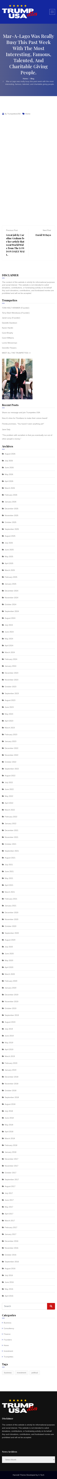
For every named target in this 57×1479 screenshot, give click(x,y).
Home (25, 79)
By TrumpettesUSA (12, 114)
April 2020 (9, 967)
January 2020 (10, 988)
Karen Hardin (7, 328)
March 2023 (10, 728)
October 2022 (10, 762)
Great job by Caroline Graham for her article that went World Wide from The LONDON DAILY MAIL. (15, 244)
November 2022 (11, 755)
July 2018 (9, 1111)
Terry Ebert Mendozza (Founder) (16, 313)
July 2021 (9, 865)
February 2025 (11, 577)
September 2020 (12, 933)
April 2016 (9, 1296)
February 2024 (11, 659)
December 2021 (11, 830)
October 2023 (10, 687)
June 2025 (9, 550)
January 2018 (10, 1152)
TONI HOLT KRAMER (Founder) (15, 308)
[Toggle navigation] (52, 12)
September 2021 (12, 851)
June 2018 (9, 1118)
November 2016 (11, 1248)
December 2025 (11, 509)
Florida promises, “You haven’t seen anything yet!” (23, 424)
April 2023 (9, 721)
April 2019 (9, 1049)
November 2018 (11, 1084)
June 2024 (9, 632)
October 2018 (10, 1090)
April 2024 (9, 645)
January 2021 (10, 906)
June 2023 (9, 707)
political (35, 1373)
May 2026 (9, 474)
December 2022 (11, 748)
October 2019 (10, 1008)
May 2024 (9, 639)
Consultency (9, 1328)
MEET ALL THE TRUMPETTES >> (16, 353)
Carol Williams (8, 338)
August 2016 (10, 1268)
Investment (8, 1351)
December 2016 (11, 1241)
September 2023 (12, 693)
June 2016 (9, 1282)
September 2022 (12, 769)
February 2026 (11, 495)
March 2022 (10, 810)
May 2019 (9, 1043)
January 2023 (10, 741)
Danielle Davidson (9, 323)
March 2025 (10, 570)
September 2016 (12, 1262)
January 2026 (10, 502)
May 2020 (9, 960)
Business (7, 1323)
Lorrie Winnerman (9, 343)
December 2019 (11, 995)
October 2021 (10, 844)
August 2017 (10, 1186)
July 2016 (9, 1275)
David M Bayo (43, 235)
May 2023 (9, 714)
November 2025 (11, 515)
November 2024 (11, 598)
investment (21, 1373)
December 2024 (11, 591)
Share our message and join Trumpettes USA (21, 412)
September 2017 (12, 1179)
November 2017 (11, 1166)
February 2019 (11, 1063)
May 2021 (9, 878)
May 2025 (9, 556)
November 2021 (11, 837)
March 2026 (10, 488)
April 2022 (9, 803)
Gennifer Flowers (9, 348)
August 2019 (10, 1022)
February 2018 (11, 1145)
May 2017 (9, 1207)
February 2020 (11, 981)
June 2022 (9, 789)
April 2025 (9, 563)
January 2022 (10, 823)
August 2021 (10, 858)
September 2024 (12, 611)
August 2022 (10, 776)
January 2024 (10, 666)
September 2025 (12, 529)
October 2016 (10, 1255)
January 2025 (10, 584)
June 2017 (9, 1200)
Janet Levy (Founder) (11, 318)
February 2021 (11, 899)
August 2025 (10, 536)
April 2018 (9, 1132)
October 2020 (10, 926)
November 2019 (11, 1001)
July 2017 (9, 1193)
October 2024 (10, 604)
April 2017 (9, 1214)
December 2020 (11, 912)
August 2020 (10, 940)
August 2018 (10, 1104)
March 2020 (10, 974)
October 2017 (10, 1173)
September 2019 (12, 1015)
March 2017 (10, 1221)
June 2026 (9, 467)
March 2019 (10, 1056)
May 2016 (9, 1289)
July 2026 (9, 461)
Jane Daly (6, 429)
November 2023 (11, 680)
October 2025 (10, 522)
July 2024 (9, 625)
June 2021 (9, 871)
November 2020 (11, 919)
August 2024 (10, 618)
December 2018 (11, 1077)
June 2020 (9, 954)
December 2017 (11, 1159)
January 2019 (10, 1070)
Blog (32, 79)
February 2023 (11, 734)
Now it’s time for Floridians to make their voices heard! (24, 418)
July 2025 (9, 543)
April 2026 (9, 481)
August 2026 (10, 454)
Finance (7, 1334)
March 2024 (10, 652)
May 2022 (9, 796)
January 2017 (10, 1234)
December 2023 (11, 673)
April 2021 (9, 885)
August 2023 (10, 700)
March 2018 (10, 1138)
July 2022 (9, 782)
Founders (8, 1340)
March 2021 (10, 892)
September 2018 (12, 1097)
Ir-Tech (41, 1475)
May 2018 (9, 1125)
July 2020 (9, 947)
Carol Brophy (7, 333)
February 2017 (11, 1227)
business (8, 1373)
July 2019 (9, 1029)
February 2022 (11, 817)
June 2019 (9, 1036)
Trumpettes (8, 1357)
